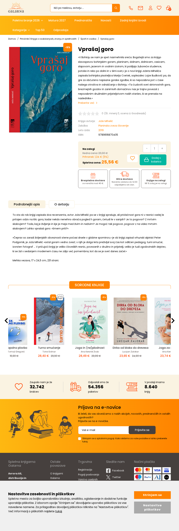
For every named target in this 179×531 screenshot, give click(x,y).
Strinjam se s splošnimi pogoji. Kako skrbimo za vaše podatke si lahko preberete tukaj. (124, 440)
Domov (12, 38)
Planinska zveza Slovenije (113, 125)
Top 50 (40, 30)
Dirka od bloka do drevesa (110, 348)
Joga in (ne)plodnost (69, 348)
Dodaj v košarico (156, 159)
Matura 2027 (57, 20)
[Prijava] (151, 7)
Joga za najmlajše (150, 348)
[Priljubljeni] (159, 8)
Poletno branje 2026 (26, 20)
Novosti (106, 20)
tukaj (58, 511)
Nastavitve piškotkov (152, 507)
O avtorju (61, 204)
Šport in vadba (88, 38)
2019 (101, 130)
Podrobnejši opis (27, 204)
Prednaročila (83, 20)
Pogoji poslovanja (88, 474)
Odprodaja (60, 30)
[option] (29, 328)
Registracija (85, 469)
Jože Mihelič (105, 121)
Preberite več (86, 103)
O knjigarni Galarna (56, 476)
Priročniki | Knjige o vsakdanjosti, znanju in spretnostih (48, 38)
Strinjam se (152, 495)
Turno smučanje (28, 348)
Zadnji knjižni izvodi (133, 20)
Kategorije (20, 30)
